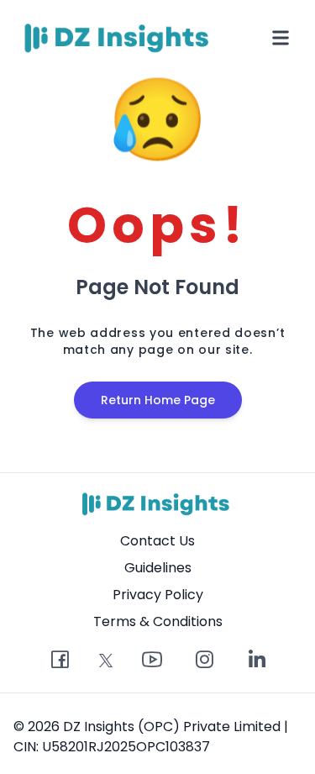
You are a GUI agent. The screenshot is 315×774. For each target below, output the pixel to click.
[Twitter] (106, 660)
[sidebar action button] (280, 38)
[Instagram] (204, 660)
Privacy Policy (158, 594)
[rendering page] (119, 37)
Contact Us (157, 540)
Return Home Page (158, 400)
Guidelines (158, 567)
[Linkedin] (256, 660)
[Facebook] (59, 660)
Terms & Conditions (158, 621)
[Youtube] (152, 660)
